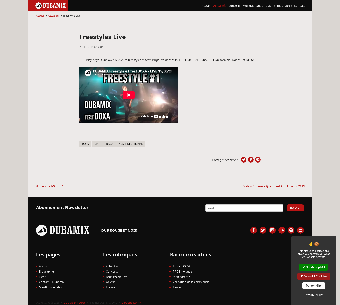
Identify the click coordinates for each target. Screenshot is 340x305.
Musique (248, 6)
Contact (299, 6)
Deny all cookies (315, 276)
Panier (177, 287)
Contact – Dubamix (51, 282)
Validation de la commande (191, 282)
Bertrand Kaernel (132, 302)
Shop (259, 6)
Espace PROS (181, 266)
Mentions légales (50, 287)
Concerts (234, 6)
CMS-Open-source (75, 302)
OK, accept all (315, 267)
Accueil (206, 6)
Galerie (270, 6)
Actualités (219, 6)
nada (109, 143)
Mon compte (181, 277)
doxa (85, 143)
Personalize (314, 285)
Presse (110, 287)
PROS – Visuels (182, 271)
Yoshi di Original (131, 143)
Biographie (284, 6)
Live (97, 143)
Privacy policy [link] (314, 294)
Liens (42, 277)
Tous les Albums (117, 277)
